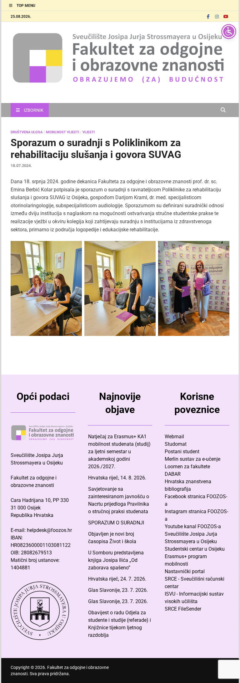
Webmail (174, 437)
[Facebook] (208, 16)
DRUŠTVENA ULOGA (26, 132)
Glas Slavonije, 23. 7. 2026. (118, 590)
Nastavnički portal (185, 571)
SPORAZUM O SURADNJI (116, 523)
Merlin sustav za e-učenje (192, 459)
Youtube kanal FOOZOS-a (193, 526)
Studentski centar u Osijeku (195, 549)
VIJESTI (88, 132)
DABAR (173, 474)
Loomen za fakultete (187, 466)
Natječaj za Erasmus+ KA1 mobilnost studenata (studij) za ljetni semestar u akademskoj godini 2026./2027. (119, 451)
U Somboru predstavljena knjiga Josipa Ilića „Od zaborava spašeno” (116, 560)
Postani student (182, 452)
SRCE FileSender (183, 609)
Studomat (176, 444)
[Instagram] (217, 16)
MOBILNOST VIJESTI (62, 132)
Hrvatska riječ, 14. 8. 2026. (117, 478)
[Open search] (223, 110)
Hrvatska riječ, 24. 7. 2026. (117, 579)
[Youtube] (225, 16)
